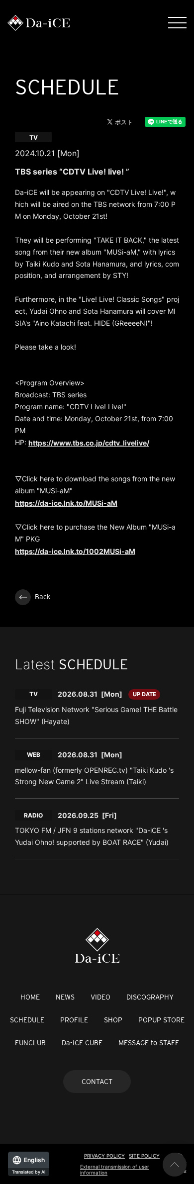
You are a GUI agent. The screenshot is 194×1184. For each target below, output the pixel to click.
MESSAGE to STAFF (148, 1043)
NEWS (65, 997)
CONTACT (97, 1082)
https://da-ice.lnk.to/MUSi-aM (66, 503)
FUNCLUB (30, 1043)
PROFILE (74, 1020)
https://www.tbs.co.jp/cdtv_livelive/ (88, 443)
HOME (30, 997)
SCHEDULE (27, 1020)
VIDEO (100, 997)
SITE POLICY (144, 1156)
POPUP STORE (161, 1020)
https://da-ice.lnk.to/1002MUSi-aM (75, 551)
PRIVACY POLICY (104, 1156)
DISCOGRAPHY (150, 997)
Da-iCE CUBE (82, 1043)
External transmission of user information (114, 1170)
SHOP (113, 1020)
